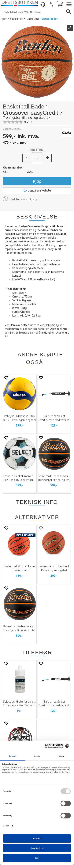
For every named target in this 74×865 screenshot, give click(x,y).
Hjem (4, 18)
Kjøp (37, 181)
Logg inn (51, 4)
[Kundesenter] (43, 4)
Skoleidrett (16, 18)
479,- (30, 172)
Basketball (32, 18)
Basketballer (50, 18)
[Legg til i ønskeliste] (6, 378)
